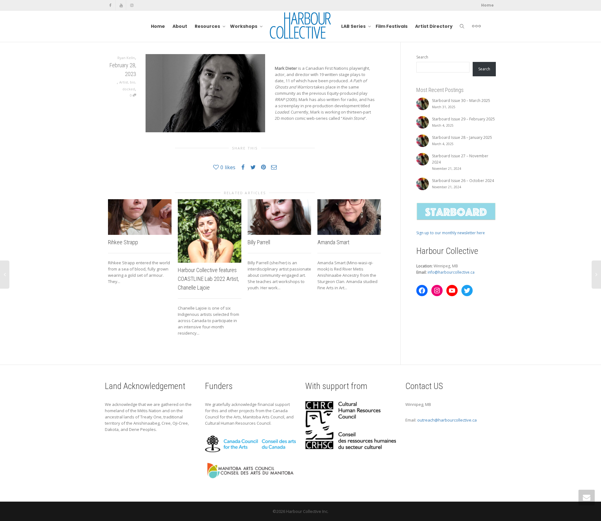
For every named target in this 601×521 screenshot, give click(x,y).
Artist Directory (434, 26)
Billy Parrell (259, 242)
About (179, 26)
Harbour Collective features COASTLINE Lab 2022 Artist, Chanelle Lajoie (208, 279)
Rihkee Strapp (123, 242)
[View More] (476, 26)
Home (487, 5)
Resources (208, 26)
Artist (123, 82)
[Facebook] (110, 5)
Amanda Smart (333, 242)
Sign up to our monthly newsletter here (450, 232)
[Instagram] (131, 5)
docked (128, 89)
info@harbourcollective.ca (451, 272)
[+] (140, 217)
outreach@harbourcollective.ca (447, 420)
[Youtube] (121, 5)
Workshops (244, 26)
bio (132, 82)
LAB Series (354, 26)
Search (422, 57)
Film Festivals (392, 26)
